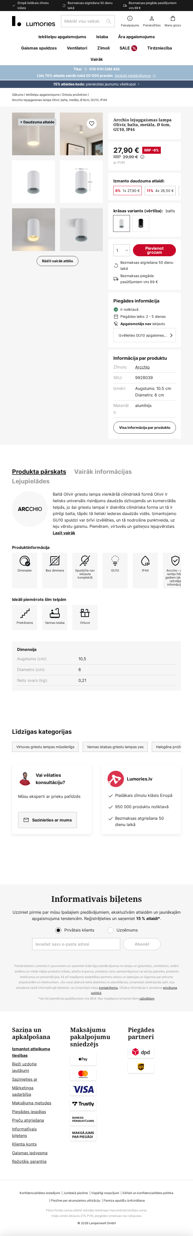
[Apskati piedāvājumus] (96, 76)
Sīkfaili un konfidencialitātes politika (147, 1193)
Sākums (17, 94)
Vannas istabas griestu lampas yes (115, 746)
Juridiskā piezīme (75, 1193)
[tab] (39, 472)
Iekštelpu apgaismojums (43, 94)
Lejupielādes (31, 481)
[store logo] (33, 21)
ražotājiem (146, 998)
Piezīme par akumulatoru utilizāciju (75, 1200)
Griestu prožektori (74, 94)
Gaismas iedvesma (29, 1153)
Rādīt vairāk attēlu (57, 261)
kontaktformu (108, 988)
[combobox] (88, 21)
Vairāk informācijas (103, 471)
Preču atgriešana (28, 1120)
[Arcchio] (30, 509)
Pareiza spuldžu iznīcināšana (124, 1200)
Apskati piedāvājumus (133, 75)
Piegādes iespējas (29, 1111)
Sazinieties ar (24, 1079)
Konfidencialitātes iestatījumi (40, 1193)
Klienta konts (24, 1144)
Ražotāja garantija (29, 1161)
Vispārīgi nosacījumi (105, 1193)
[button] (33, 181)
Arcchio (142, 367)
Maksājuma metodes (31, 1103)
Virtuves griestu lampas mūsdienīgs (45, 746)
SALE (125, 47)
